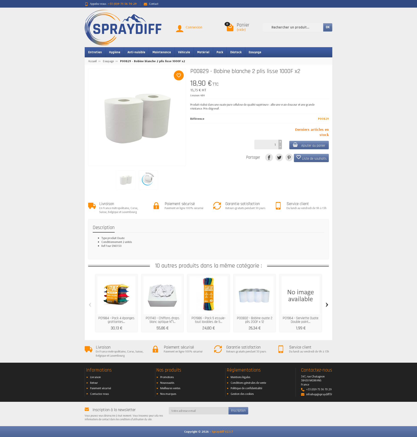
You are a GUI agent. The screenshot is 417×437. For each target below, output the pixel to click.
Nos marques (168, 394)
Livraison (95, 377)
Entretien (95, 52)
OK (328, 27)
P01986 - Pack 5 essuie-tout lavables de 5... (208, 320)
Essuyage (255, 52)
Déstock (236, 52)
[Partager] (269, 157)
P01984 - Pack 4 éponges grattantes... (116, 320)
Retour (94, 383)
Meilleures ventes (170, 388)
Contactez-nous (99, 394)
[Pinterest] (289, 157)
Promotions (167, 377)
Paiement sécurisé (100, 388)
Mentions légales (240, 377)
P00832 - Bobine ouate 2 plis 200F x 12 (254, 320)
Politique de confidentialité (246, 388)
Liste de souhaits (311, 158)
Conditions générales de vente (248, 383)
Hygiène (114, 52)
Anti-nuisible (136, 52)
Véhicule (184, 52)
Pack (220, 52)
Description (104, 227)
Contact (153, 4)
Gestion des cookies (242, 394)
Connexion (194, 27)
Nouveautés (167, 383)
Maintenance (161, 52)
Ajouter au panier (313, 145)
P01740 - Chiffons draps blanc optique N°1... (162, 320)
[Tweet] (279, 157)
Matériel (203, 52)
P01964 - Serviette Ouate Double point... (300, 320)
